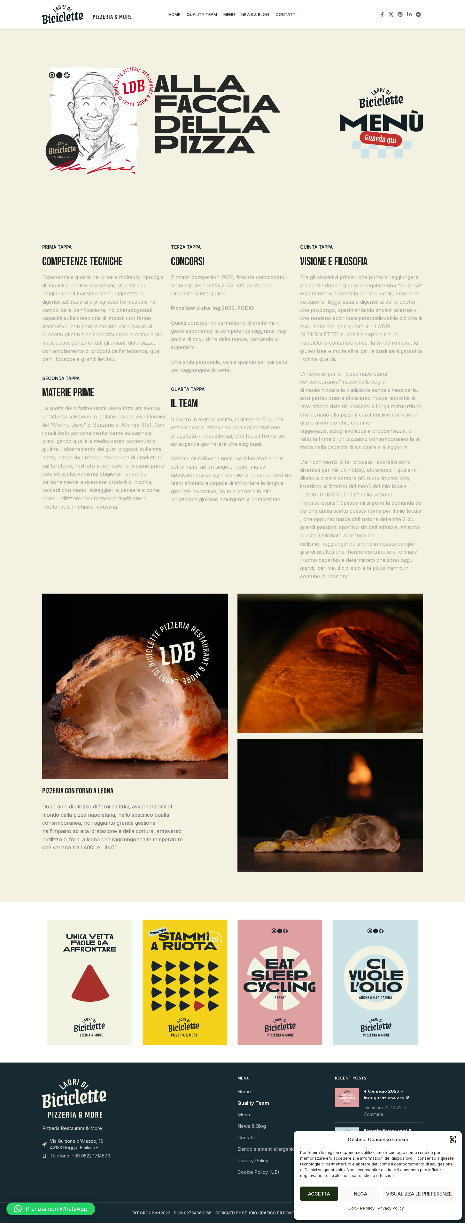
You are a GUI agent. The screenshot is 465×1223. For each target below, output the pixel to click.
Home (244, 1091)
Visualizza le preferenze (419, 1194)
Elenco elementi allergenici (266, 1149)
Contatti (246, 1137)
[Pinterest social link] (400, 14)
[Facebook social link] (382, 14)
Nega (360, 1194)
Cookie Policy (361, 1208)
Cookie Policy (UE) (258, 1172)
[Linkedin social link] (409, 14)
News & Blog (251, 1126)
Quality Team (253, 1103)
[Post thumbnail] (347, 1103)
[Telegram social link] (418, 14)
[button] (452, 1139)
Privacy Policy (391, 1208)
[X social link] (390, 14)
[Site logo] (87, 14)
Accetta (319, 1194)
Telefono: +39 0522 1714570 (80, 1155)
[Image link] (381, 121)
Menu (243, 1114)
